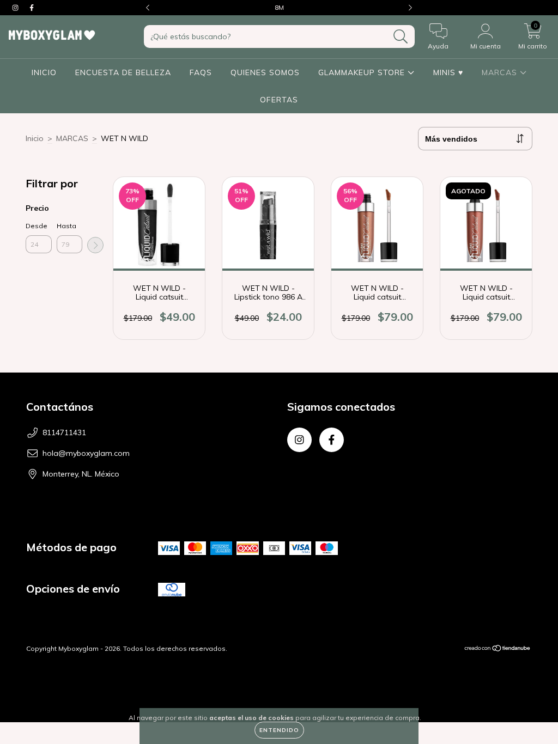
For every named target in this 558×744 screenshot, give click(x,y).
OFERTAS (279, 100)
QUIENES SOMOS (265, 72)
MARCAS (501, 72)
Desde (36, 226)
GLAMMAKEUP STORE (363, 72)
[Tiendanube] (498, 649)
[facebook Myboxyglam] (32, 8)
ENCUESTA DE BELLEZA (123, 72)
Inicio (35, 138)
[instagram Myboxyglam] (16, 8)
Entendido (279, 730)
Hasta (66, 226)
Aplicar (95, 245)
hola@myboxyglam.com (86, 453)
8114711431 (64, 432)
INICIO (44, 72)
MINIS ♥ (448, 72)
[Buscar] (401, 37)
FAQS (201, 72)
